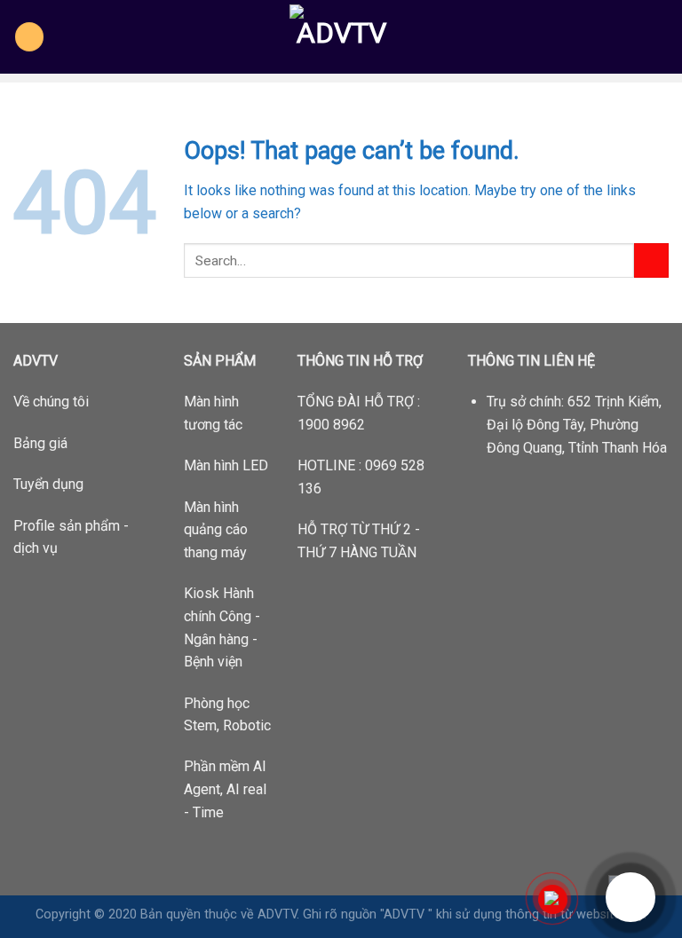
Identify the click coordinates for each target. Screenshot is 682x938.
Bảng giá (40, 443)
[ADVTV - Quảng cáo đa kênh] (341, 37)
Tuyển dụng (48, 484)
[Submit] (651, 260)
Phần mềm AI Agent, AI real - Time (225, 789)
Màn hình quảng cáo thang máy (216, 530)
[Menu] (29, 36)
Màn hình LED (226, 465)
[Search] (662, 36)
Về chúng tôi (51, 401)
